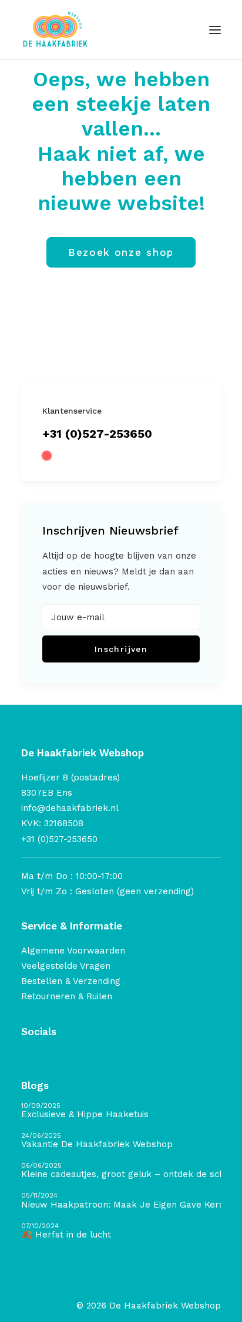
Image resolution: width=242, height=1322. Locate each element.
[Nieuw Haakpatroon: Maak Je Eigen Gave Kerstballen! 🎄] (121, 1201)
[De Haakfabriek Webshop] (55, 30)
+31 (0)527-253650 (97, 434)
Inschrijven (121, 649)
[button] (215, 29)
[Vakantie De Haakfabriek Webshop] (121, 1141)
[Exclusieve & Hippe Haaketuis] (121, 1111)
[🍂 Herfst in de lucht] (121, 1231)
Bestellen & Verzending (70, 981)
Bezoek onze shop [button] (121, 252)
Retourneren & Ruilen (66, 996)
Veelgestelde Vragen (65, 966)
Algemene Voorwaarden (73, 950)
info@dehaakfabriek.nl (70, 808)
